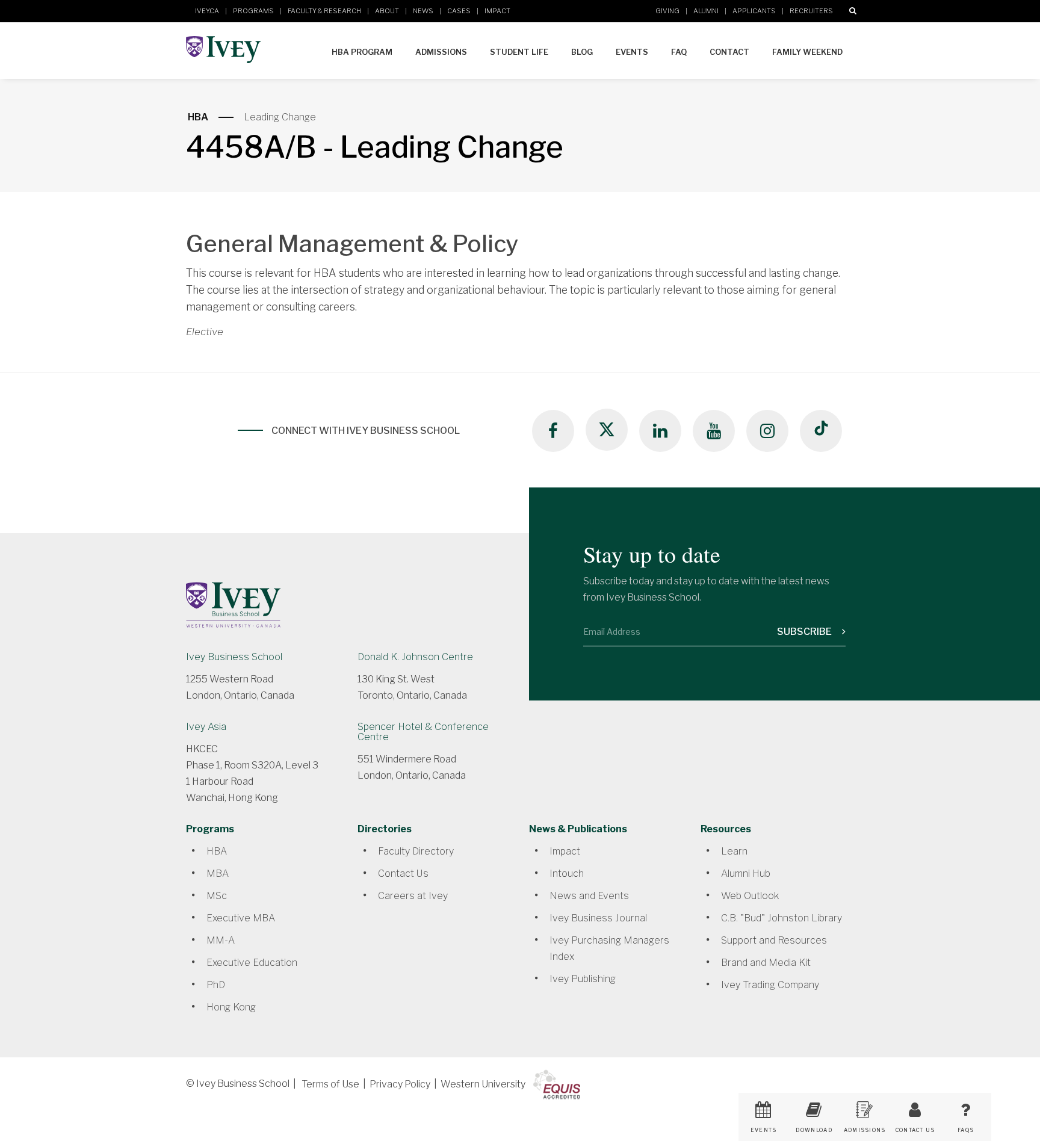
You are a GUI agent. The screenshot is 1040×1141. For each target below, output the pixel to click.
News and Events (589, 895)
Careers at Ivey (413, 895)
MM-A (220, 940)
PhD (215, 985)
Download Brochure (814, 1134)
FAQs (966, 1130)
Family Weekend (807, 52)
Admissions (441, 52)
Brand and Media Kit (766, 962)
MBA (217, 873)
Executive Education (251, 962)
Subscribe (805, 631)
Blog (582, 52)
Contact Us (403, 873)
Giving (667, 11)
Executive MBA (240, 918)
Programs (253, 11)
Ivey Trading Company (770, 985)
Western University (483, 1084)
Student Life (519, 52)
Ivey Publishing (582, 979)
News (423, 11)
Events (632, 52)
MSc (216, 895)
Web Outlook (750, 895)
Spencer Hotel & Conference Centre (423, 732)
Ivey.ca (207, 11)
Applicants (754, 11)
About (387, 11)
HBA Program (362, 52)
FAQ (679, 52)
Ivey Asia (206, 726)
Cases (459, 11)
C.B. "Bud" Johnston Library (781, 918)
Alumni (706, 11)
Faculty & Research (324, 11)
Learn (734, 851)
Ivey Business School (234, 657)
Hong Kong (231, 1007)
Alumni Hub (745, 873)
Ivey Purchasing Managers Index (609, 948)
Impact (497, 11)
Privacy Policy (400, 1084)
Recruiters (811, 11)
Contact (729, 52)
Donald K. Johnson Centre (415, 657)
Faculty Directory (416, 851)
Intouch (566, 873)
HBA (198, 117)
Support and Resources (774, 940)
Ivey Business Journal (598, 918)
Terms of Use (330, 1084)
